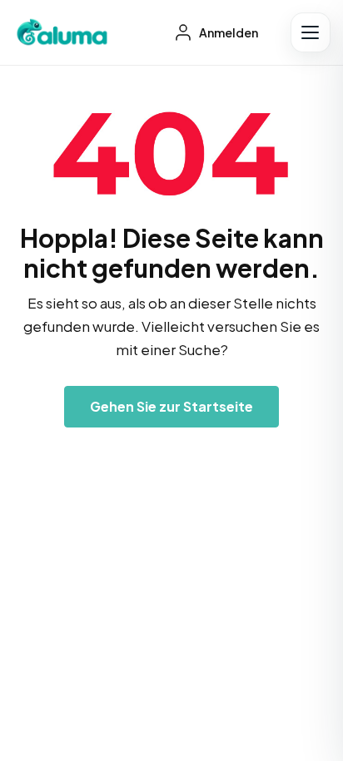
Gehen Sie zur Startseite (171, 406)
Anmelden (227, 32)
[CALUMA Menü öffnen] (311, 32)
